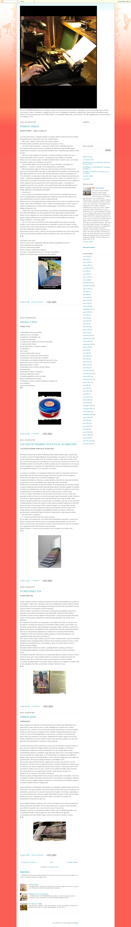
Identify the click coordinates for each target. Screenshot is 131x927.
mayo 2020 (86, 426)
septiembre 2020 (88, 414)
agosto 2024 (86, 288)
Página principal (87, 156)
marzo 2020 (86, 432)
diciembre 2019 (87, 441)
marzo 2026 (86, 262)
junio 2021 (86, 388)
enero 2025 (86, 280)
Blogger (76, 923)
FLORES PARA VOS (30, 591)
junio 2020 (86, 423)
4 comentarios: (36, 706)
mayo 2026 (86, 256)
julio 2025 (86, 271)
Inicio (51, 862)
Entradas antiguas (72, 862)
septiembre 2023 (88, 309)
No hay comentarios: (37, 302)
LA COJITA (86, 179)
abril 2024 (86, 294)
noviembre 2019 (87, 444)
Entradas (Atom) (54, 867)
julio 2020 (86, 420)
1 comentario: (35, 433)
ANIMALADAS (28, 717)
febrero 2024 (86, 300)
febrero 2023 (86, 329)
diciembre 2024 (87, 283)
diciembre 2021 (87, 370)
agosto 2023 (86, 312)
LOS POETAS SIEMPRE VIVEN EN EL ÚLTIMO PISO (48, 444)
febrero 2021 (86, 400)
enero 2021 (86, 403)
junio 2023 (86, 318)
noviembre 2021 (87, 373)
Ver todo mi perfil (88, 241)
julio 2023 (86, 315)
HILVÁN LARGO (33, 884)
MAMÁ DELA (24, 872)
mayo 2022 (86, 356)
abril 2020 (86, 429)
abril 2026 (86, 259)
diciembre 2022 (87, 335)
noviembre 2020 (87, 408)
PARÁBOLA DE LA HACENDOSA (38, 894)
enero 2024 (86, 303)
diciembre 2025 (87, 268)
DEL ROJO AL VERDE (35, 903)
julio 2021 (86, 385)
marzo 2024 (86, 297)
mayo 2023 (86, 321)
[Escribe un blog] (50, 302)
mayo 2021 (86, 391)
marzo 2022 (86, 362)
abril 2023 (86, 324)
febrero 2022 (86, 365)
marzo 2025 (86, 277)
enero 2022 (86, 367)
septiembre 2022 (88, 344)
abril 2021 (86, 394)
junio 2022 (86, 353)
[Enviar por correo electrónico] (48, 302)
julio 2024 (86, 291)
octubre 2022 (87, 341)
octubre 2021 (87, 376)
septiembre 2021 (88, 379)
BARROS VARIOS (29, 126)
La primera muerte (88, 159)
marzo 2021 (86, 397)
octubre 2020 (87, 411)
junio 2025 (86, 274)
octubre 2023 (87, 306)
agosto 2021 (86, 382)
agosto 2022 (86, 347)
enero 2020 (86, 438)
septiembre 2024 (88, 286)
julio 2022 (86, 350)
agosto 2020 (86, 417)
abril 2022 (86, 359)
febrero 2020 (86, 435)
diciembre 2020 (87, 405)
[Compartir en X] (52, 302)
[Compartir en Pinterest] (55, 302)
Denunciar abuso (89, 247)
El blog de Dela (99, 188)
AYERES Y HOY (28, 322)
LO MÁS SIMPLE (88, 176)
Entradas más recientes (28, 862)
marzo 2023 (86, 326)
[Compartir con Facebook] (54, 302)
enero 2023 (86, 332)
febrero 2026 (86, 265)
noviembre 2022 (87, 338)
